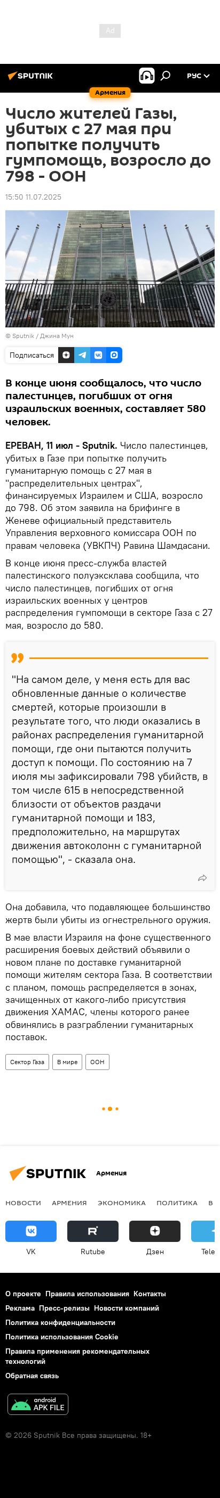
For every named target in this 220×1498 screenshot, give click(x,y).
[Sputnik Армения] (32, 80)
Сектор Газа (27, 1062)
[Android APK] (38, 1406)
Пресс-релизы (64, 1308)
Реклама (20, 1308)
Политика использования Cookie (62, 1336)
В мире (67, 1062)
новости (23, 1202)
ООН (97, 1062)
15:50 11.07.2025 (33, 197)
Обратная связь (32, 1375)
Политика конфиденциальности (60, 1322)
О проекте (23, 1293)
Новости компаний (126, 1308)
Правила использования (87, 1293)
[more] (202, 877)
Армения (69, 1202)
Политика (177, 1202)
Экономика (122, 1202)
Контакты (149, 1293)
